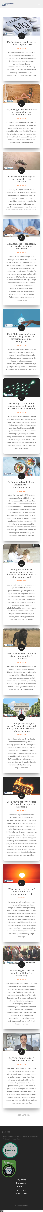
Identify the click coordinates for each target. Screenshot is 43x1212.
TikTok (22, 1190)
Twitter (22, 1187)
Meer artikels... (23, 1115)
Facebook (22, 1183)
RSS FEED (6, 1132)
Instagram (22, 1194)
